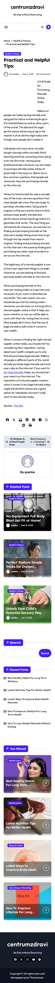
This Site (18, 405)
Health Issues (15, 760)
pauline (30, 472)
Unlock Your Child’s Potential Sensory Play (24, 610)
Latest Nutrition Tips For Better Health (29, 690)
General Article (16, 845)
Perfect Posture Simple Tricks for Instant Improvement (24, 566)
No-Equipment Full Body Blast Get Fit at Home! (25, 518)
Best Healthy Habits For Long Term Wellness (27, 679)
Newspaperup (18, 977)
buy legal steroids (13, 372)
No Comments (43, 74)
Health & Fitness (12, 54)
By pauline (14, 74)
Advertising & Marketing (20, 888)
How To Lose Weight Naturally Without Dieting (29, 725)
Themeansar (36, 977)
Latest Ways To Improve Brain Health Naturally (28, 701)
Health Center (15, 803)
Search (15, 642)
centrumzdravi (27, 7)
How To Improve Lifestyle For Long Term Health (27, 713)
